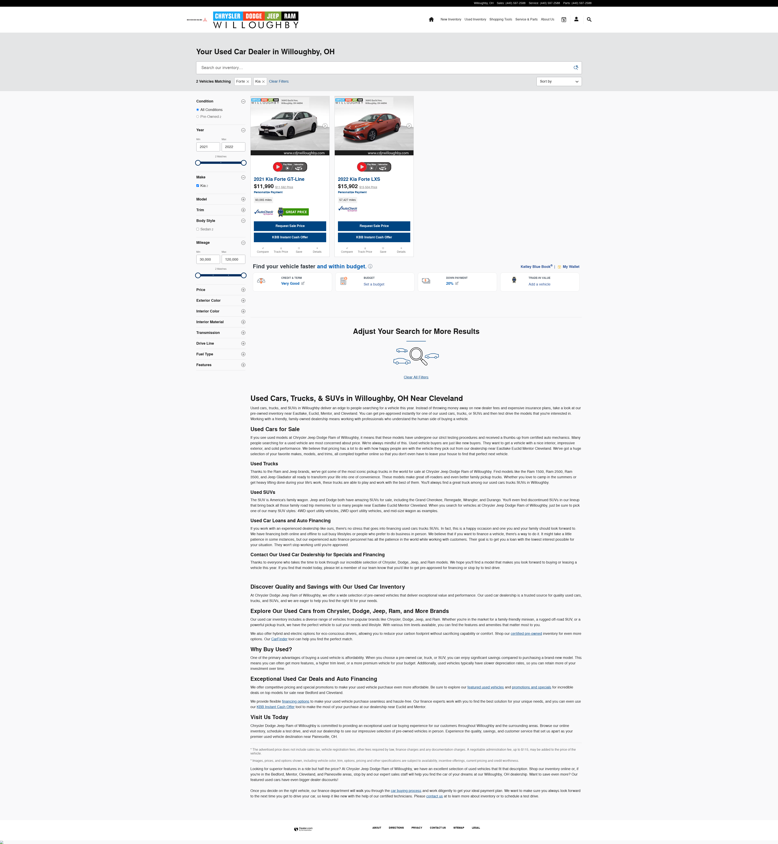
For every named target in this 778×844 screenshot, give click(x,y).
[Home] (197, 19)
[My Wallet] (564, 19)
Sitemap (458, 827)
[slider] (198, 163)
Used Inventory (475, 19)
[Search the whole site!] (589, 20)
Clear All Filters (416, 377)
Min (198, 139)
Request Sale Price (290, 226)
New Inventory (451, 19)
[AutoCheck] (264, 212)
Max (224, 139)
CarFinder (279, 639)
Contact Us (438, 827)
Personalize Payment (268, 192)
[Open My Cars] (575, 19)
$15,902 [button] (357, 186)
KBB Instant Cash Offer (290, 237)
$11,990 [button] (273, 186)
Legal (476, 827)
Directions (396, 827)
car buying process (406, 791)
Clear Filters (279, 81)
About (547, 19)
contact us (434, 796)
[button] (290, 200)
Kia (258, 81)
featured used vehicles (485, 687)
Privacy (416, 827)
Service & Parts (526, 19)
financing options (295, 701)
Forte (240, 81)
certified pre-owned (526, 633)
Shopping (500, 19)
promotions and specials (531, 687)
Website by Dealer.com (303, 829)
